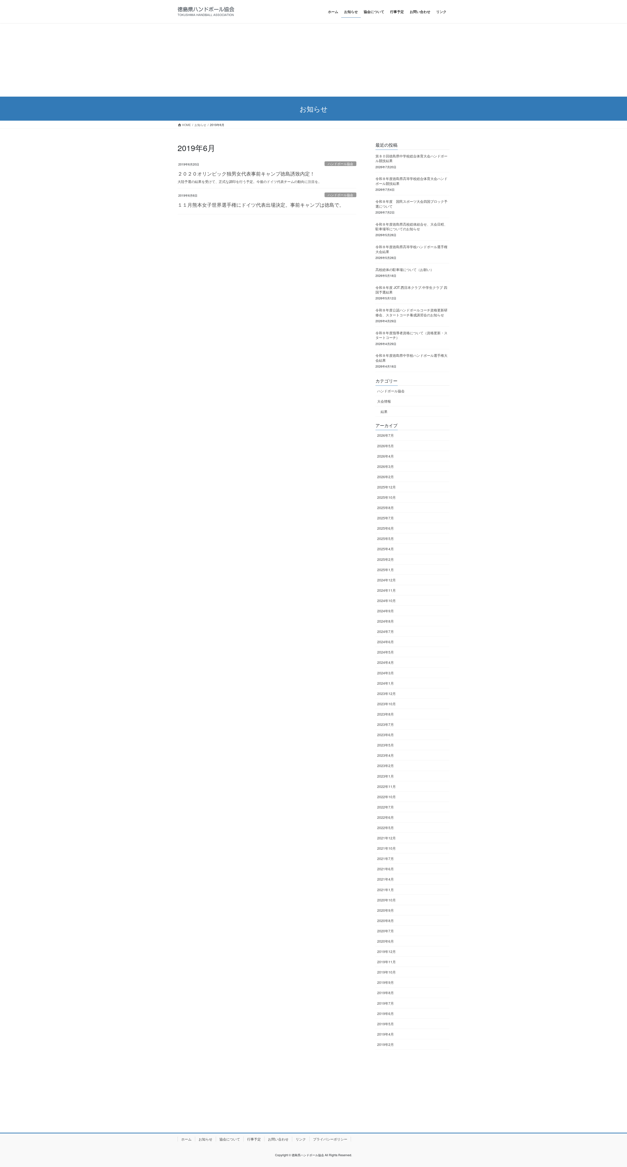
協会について (229, 1139)
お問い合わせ (278, 1139)
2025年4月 (385, 548)
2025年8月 (385, 507)
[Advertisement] (313, 60)
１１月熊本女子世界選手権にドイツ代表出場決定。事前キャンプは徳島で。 (261, 204)
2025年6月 (385, 528)
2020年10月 (386, 900)
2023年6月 (385, 734)
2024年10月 (386, 600)
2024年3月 (385, 672)
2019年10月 (386, 972)
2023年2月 (385, 765)
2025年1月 (385, 569)
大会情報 (384, 401)
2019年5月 (385, 1023)
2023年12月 (386, 693)
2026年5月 (385, 445)
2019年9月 (385, 982)
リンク (301, 1139)
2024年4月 (385, 662)
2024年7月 (385, 631)
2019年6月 (385, 1013)
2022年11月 (386, 786)
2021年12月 (386, 837)
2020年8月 (385, 920)
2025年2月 (385, 559)
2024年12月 (386, 579)
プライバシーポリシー (330, 1139)
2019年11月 (386, 961)
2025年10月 (386, 497)
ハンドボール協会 (340, 163)
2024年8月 (385, 621)
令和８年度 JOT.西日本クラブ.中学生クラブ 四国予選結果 (411, 290)
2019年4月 (385, 1034)
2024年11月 (386, 590)
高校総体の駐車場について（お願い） (404, 269)
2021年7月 (385, 858)
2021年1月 (385, 889)
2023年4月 (385, 755)
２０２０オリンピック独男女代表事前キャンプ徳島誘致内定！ (246, 173)
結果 (384, 411)
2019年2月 (385, 1044)
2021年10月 (386, 848)
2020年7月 (385, 930)
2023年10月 (386, 703)
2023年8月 (385, 714)
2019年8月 (385, 992)
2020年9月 (385, 910)
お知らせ (205, 1139)
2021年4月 (385, 879)
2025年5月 (385, 538)
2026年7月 (385, 435)
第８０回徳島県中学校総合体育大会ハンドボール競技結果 (411, 158)
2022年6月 (385, 817)
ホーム (186, 1139)
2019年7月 (385, 1003)
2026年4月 (385, 456)
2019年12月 (386, 951)
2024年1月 (385, 683)
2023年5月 (385, 745)
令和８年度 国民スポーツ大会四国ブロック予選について (411, 204)
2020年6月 (385, 941)
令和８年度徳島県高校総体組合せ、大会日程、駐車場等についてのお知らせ (411, 226)
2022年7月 (385, 807)
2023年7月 (385, 724)
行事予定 (254, 1139)
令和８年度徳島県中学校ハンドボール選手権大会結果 (411, 358)
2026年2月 (385, 476)
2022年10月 (386, 796)
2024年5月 (385, 652)
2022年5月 (385, 827)
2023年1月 (385, 776)
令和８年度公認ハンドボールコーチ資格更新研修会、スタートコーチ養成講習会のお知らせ (411, 312)
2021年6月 (385, 868)
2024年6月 (385, 641)
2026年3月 (385, 466)
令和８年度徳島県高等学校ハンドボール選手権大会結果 (411, 249)
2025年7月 (385, 517)
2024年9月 (385, 610)
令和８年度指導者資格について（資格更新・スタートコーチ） (411, 335)
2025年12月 (386, 487)
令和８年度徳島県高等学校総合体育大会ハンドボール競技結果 (411, 181)
